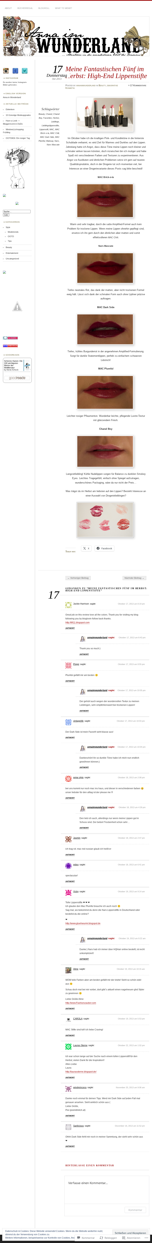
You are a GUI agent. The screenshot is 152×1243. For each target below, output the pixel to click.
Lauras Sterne (80, 1045)
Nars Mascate (53, 144)
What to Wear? (63, 8)
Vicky (76, 891)
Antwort (70, 628)
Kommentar (135, 1209)
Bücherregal (25, 8)
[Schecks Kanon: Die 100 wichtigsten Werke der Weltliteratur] (27, 370)
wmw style (78, 777)
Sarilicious (78, 1126)
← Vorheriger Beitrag (78, 578)
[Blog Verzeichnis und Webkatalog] (10, 346)
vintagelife (78, 721)
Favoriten (47, 118)
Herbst (56, 118)
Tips (10, 241)
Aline (75, 969)
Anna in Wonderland (12, 97)
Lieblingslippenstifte (50, 125)
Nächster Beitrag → (134, 578)
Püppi (76, 664)
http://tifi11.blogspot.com (77, 622)
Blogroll (43, 8)
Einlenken (10, 109)
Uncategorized (12, 258)
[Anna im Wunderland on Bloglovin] (17, 188)
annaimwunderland (86, 85)
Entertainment (12, 253)
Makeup (49, 141)
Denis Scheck (12, 370)
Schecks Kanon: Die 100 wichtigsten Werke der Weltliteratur (13, 364)
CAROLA (77, 1018)
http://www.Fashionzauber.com (80, 1003)
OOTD (11, 236)
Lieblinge (55, 121)
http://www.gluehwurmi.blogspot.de (82, 923)
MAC (51, 129)
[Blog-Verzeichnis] (10, 339)
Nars (56, 141)
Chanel (49, 114)
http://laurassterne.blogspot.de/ (80, 1071)
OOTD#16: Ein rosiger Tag (18, 138)
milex (76, 864)
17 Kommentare (138, 85)
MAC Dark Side (47, 137)
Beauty (102, 85)
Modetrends (13, 232)
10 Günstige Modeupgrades (18, 115)
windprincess (80, 1087)
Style (8, 227)
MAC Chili (54, 133)
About (8, 8)
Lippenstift (43, 129)
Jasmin (76, 838)
